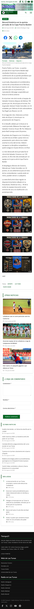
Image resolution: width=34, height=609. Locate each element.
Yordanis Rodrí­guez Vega (22, 28)
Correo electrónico (9, 408)
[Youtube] (15, 605)
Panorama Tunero (6, 563)
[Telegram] (32, 1)
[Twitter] (23, 1)
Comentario (7, 383)
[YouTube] (28, 1)
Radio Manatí (5, 594)
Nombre (6, 400)
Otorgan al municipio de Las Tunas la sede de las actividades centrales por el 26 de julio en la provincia (18, 502)
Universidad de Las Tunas (9, 572)
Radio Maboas (5, 591)
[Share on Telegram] (20, 38)
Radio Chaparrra (6, 585)
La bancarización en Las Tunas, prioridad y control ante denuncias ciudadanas (16, 483)
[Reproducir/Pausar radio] (3, 12)
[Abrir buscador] (25, 13)
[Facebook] (20, 1)
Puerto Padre (7, 287)
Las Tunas (18, 284)
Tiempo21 (17, 7)
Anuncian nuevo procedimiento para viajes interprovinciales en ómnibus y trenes (17, 493)
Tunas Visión (5, 569)
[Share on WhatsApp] (15, 38)
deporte (10, 284)
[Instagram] (26, 1)
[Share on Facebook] (5, 38)
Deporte (5, 19)
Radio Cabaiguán (6, 582)
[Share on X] (10, 38)
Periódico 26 (5, 566)
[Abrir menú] (31, 12)
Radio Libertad (5, 588)
